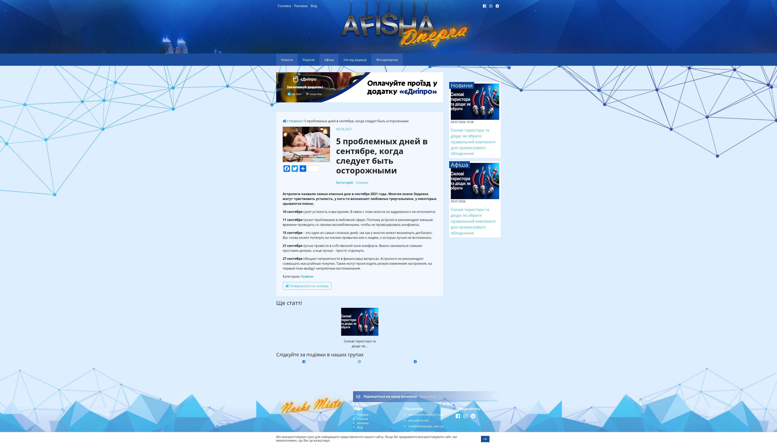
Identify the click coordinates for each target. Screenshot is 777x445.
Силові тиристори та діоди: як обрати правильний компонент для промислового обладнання (473, 141)
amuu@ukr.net (418, 420)
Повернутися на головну (309, 286)
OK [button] (485, 439)
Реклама (301, 6)
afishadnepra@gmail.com (425, 414)
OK (495, 396)
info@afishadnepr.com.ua (425, 426)
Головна (284, 6)
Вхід (314, 6)
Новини (295, 121)
